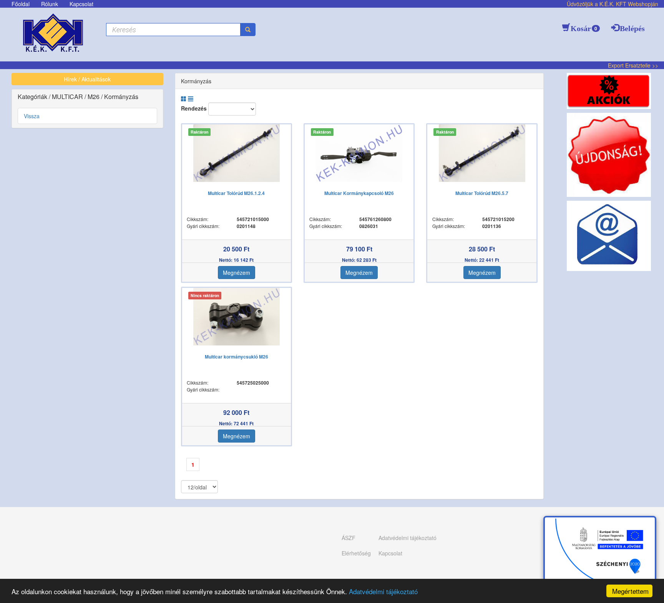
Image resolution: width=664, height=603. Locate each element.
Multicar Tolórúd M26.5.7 (481, 193)
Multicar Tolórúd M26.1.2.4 (236, 193)
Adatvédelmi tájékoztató (383, 591)
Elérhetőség (356, 553)
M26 (94, 96)
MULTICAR (68, 96)
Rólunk (49, 4)
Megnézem (236, 272)
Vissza (32, 116)
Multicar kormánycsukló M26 (236, 356)
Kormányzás (121, 96)
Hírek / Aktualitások (87, 79)
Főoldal (21, 4)
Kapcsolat (81, 4)
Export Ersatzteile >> (633, 65)
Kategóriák (33, 96)
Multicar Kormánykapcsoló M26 (359, 193)
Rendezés (194, 108)
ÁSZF (348, 538)
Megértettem (630, 591)
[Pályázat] (600, 556)
